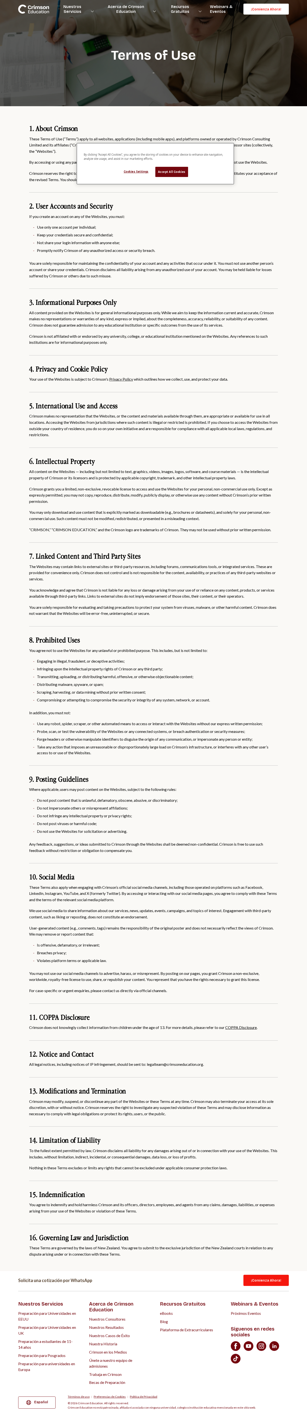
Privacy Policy (121, 379)
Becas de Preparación (107, 1382)
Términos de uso (79, 1396)
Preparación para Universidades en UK (47, 1330)
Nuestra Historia (103, 1343)
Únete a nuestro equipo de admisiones (110, 1363)
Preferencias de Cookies (110, 1396)
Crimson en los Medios (108, 1352)
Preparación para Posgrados (42, 1355)
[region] (155, 164)
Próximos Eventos (246, 1313)
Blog (164, 1321)
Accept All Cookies (171, 172)
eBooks (166, 1313)
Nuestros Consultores (107, 1319)
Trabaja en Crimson (105, 1374)
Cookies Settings (136, 171)
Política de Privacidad (143, 1396)
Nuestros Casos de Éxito (109, 1335)
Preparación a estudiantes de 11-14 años (45, 1344)
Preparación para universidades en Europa (46, 1366)
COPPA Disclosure (241, 1027)
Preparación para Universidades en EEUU (47, 1316)
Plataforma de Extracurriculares (186, 1329)
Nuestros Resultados (106, 1327)
